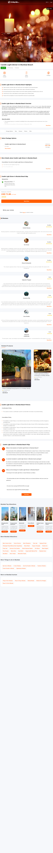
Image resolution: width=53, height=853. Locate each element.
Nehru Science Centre (7, 543)
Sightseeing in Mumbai (21, 568)
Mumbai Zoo (44, 545)
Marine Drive (13, 551)
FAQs (30, 131)
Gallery (50, 8)
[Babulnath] (22, 514)
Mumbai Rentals (31, 580)
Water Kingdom (45, 548)
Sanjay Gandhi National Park (31, 551)
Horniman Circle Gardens (15, 548)
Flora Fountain (6, 551)
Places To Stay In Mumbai (20, 580)
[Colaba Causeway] (40, 514)
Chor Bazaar (37, 548)
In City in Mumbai (17, 565)
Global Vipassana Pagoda (27, 548)
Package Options (9, 131)
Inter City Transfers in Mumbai (29, 565)
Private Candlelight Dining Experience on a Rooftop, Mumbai (16, 388)
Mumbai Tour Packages (41, 580)
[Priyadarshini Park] (5, 514)
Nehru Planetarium (27, 543)
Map (16, 131)
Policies (25, 131)
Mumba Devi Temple (22, 553)
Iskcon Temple (13, 553)
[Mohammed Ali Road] (49, 514)
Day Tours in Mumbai (7, 565)
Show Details (8, 148)
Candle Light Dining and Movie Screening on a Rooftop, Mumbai (41, 374)
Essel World (20, 551)
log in (24, 212)
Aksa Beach (5, 553)
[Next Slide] (51, 359)
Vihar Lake (35, 543)
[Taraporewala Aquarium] (13, 514)
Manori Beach (27, 545)
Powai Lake (5, 548)
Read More (48, 125)
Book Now (26, 201)
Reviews (20, 131)
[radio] (26, 146)
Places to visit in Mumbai (8, 583)
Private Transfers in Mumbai (8, 568)
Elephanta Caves (42, 551)
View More (26, 494)
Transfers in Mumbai (41, 565)
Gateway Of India (43, 543)
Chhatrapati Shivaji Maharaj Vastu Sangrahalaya (12, 545)
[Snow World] (31, 514)
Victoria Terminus (17, 543)
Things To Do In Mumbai (8, 580)
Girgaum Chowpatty (36, 545)
